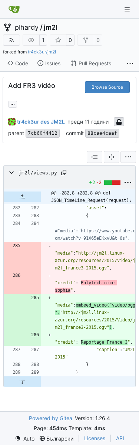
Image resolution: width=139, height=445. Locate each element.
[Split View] (111, 157)
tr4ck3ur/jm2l (42, 52)
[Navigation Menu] (127, 9)
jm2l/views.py (38, 173)
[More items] (130, 63)
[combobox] (94, 157)
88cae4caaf (102, 133)
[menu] (128, 157)
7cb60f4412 (42, 133)
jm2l (50, 27)
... (12, 103)
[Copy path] (64, 172)
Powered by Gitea (50, 418)
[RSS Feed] (11, 40)
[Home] (14, 9)
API (120, 438)
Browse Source (107, 87)
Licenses (94, 438)
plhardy (27, 27)
